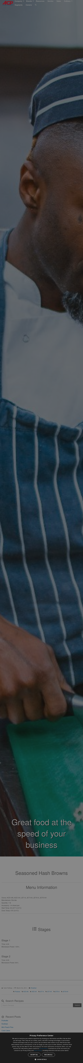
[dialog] (41, 1048)
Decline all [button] (48, 1055)
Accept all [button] (34, 1055)
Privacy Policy (43, 1048)
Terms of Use (38, 1050)
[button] (41, 1059)
